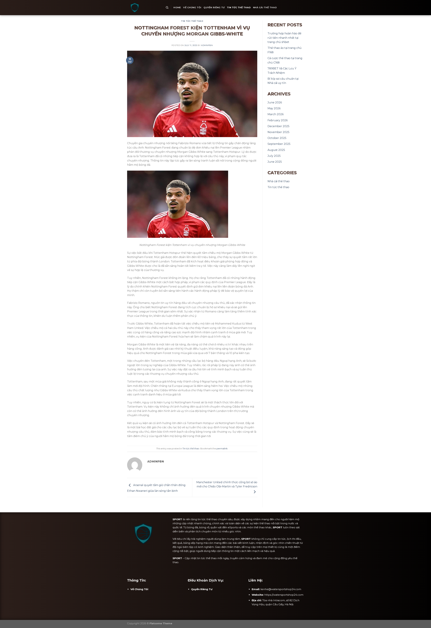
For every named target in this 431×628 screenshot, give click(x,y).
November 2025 (278, 132)
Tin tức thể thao (239, 7)
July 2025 (274, 155)
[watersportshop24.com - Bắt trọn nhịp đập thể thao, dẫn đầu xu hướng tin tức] (144, 7)
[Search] (167, 7)
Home (177, 7)
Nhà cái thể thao (265, 7)
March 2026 (276, 114)
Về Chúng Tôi (192, 7)
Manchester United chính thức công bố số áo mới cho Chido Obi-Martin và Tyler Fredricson (226, 484)
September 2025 (279, 144)
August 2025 (276, 150)
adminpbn (207, 45)
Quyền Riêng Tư (214, 7)
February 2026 (278, 120)
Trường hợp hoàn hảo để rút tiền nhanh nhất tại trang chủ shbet (284, 38)
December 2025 (278, 126)
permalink (222, 448)
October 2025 (277, 138)
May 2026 (274, 108)
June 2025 (275, 161)
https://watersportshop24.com (283, 594)
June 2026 (275, 102)
